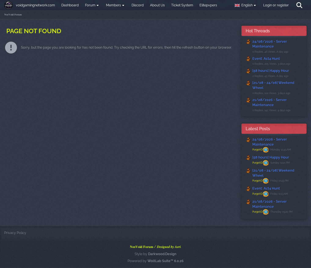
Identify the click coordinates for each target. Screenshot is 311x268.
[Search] (299, 5)
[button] (245, 5)
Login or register (276, 5)
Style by (155, 254)
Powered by (156, 261)
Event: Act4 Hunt (266, 59)
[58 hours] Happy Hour (270, 71)
